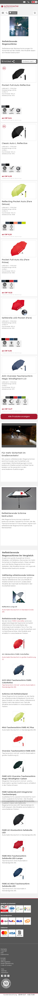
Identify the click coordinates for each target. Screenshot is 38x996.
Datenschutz (5, 954)
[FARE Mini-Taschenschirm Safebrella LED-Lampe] (19, 846)
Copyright (4, 951)
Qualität (3, 960)
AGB (2, 952)
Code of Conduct (6, 965)
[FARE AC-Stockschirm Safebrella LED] (19, 820)
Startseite (4, 949)
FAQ (2, 969)
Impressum (4, 972)
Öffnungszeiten (5, 961)
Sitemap (4, 971)
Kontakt (3, 958)
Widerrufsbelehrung (7, 963)
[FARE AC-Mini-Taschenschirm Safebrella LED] (19, 873)
